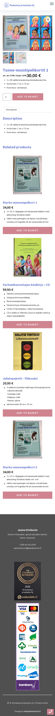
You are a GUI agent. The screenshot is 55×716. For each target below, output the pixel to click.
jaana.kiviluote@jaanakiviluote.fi (27, 548)
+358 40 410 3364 (27, 545)
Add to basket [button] (27, 230)
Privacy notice (42, 703)
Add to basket (27, 96)
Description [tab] (11, 109)
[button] (48, 19)
